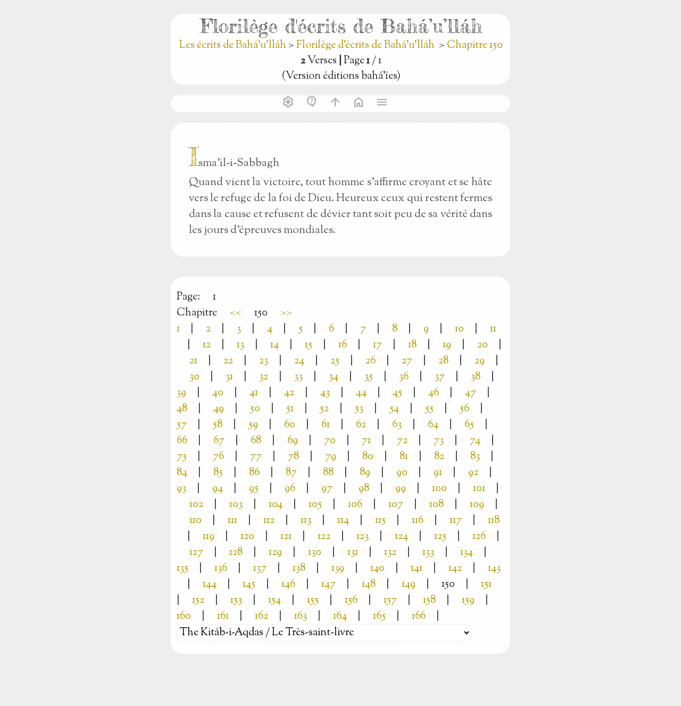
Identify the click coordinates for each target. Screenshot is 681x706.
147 (328, 584)
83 (475, 456)
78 (293, 456)
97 (327, 488)
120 (247, 536)
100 (439, 488)
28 (443, 361)
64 (433, 425)
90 (402, 472)
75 (182, 456)
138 (299, 568)
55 (429, 409)
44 (361, 393)
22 (228, 361)
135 (182, 568)
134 (466, 552)
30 (194, 377)
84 (182, 472)
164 (340, 616)
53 (359, 409)
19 (447, 345)
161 (223, 616)
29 (480, 361)
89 (365, 472)
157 (390, 600)
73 (439, 440)
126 (479, 536)
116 (417, 520)
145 (249, 584)
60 (289, 425)
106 (355, 504)
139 (337, 568)
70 (330, 440)
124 (401, 536)
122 (324, 536)
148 (369, 584)
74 (475, 440)
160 (184, 616)
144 (210, 584)
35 (368, 377)
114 (343, 520)
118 (494, 520)
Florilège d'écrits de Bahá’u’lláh (365, 45)
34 (333, 377)
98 (364, 488)
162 (261, 616)
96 (290, 488)
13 (240, 345)
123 (362, 536)
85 (218, 472)
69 (292, 440)
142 (455, 568)
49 (218, 409)
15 (308, 345)
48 (182, 409)
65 (469, 425)
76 (218, 456)
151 (486, 584)
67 (219, 440)
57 (182, 425)
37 (440, 377)
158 (429, 600)
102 (196, 504)
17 (377, 345)
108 (436, 504)
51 (290, 409)
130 (314, 552)
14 (274, 345)
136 (220, 568)
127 (196, 552)
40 (217, 393)
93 (181, 488)
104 (276, 504)
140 (377, 568)
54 (394, 409)
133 (428, 552)
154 (274, 600)
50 (255, 409)
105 (315, 504)
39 (181, 393)
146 (288, 584)
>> (286, 313)
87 (291, 472)
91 (438, 472)
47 (470, 393)
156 (351, 600)
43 (325, 393)
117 (456, 520)
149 (409, 584)
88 (328, 472)
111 (232, 520)
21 (193, 361)
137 (260, 568)
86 (254, 472)
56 (464, 409)
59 (253, 425)
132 (390, 552)
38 (475, 377)
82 (439, 456)
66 (182, 440)
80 (367, 456)
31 (229, 377)
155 (313, 600)
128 (236, 552)
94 (217, 488)
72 (402, 440)
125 (440, 536)
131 (352, 552)
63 (397, 425)
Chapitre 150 (475, 45)
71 (366, 440)
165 (379, 616)
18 (412, 345)
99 (400, 488)
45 (397, 393)
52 (324, 409)
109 (477, 504)
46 (433, 393)
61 (325, 425)
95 (254, 488)
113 (306, 520)
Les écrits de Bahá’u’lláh (233, 45)
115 (380, 520)
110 (195, 520)
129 (275, 552)
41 (254, 393)
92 (473, 472)
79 (330, 456)
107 (395, 504)
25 (334, 361)
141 (416, 568)
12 (207, 345)
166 (419, 616)
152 (198, 600)
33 (298, 377)
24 (299, 361)
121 (286, 536)
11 (493, 329)
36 (404, 377)
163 (300, 616)
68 (256, 440)
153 (236, 600)
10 (459, 329)
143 (494, 568)
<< (236, 313)
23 (263, 361)
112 (269, 520)
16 (342, 345)
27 (407, 361)
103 (236, 504)
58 (217, 425)
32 (263, 377)
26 (371, 361)
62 (361, 425)
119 (208, 536)
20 (482, 345)
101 (479, 488)
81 (404, 456)
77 (256, 456)
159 (468, 600)
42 (289, 393)
